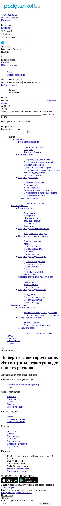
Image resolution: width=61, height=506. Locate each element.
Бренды (10, 404)
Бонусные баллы (15, 441)
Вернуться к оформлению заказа (16, 492)
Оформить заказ (9, 65)
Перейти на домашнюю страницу (23, 384)
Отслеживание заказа (11, 82)
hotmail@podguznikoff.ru (18, 469)
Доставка (11, 439)
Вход (4, 109)
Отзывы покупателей (17, 444)
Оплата (10, 433)
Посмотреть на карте (17, 471)
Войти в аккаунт (9, 85)
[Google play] (28, 482)
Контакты (6, 20)
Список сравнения (16, 75)
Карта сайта (12, 446)
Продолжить (7, 495)
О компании (13, 436)
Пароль (5, 100)
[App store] (10, 482)
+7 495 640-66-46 (9, 15)
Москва (8, 34)
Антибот (5, 106)
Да (8, 52)
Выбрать (6, 46)
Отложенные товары (17, 419)
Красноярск (10, 37)
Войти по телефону (10, 129)
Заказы (10, 72)
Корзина (5, 62)
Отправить (45, 503)
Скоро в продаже (15, 407)
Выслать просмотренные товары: (17, 500)
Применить (7, 498)
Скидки (10, 401)
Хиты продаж (13, 399)
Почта (4, 97)
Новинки (11, 396)
